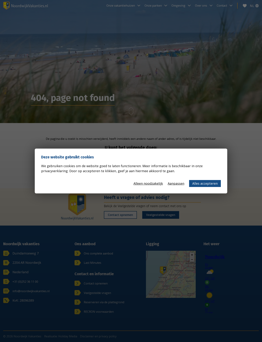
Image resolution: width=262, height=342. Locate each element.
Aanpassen (176, 183)
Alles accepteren (205, 183)
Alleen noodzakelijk (148, 183)
